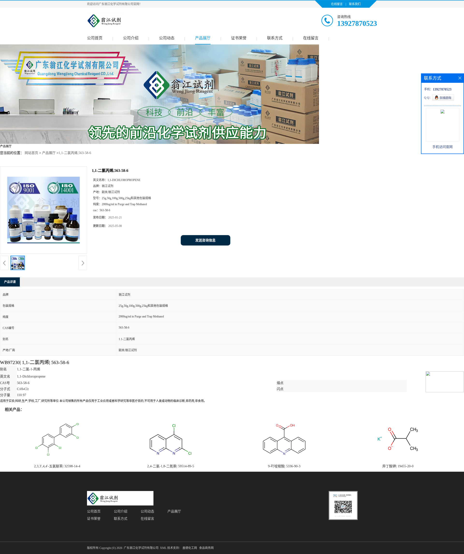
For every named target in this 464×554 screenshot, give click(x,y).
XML (163, 548)
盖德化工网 (189, 548)
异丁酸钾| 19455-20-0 (397, 466)
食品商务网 (206, 548)
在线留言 (337, 4)
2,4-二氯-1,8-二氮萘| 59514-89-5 (170, 466)
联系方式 (275, 38)
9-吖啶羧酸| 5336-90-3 (284, 466)
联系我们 (355, 4)
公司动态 (166, 38)
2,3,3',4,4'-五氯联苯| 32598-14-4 (57, 466)
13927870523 (357, 23)
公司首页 (94, 38)
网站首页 (31, 153)
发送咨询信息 (205, 240)
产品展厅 (202, 38)
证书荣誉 (238, 38)
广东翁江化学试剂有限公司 (141, 548)
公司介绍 (130, 38)
